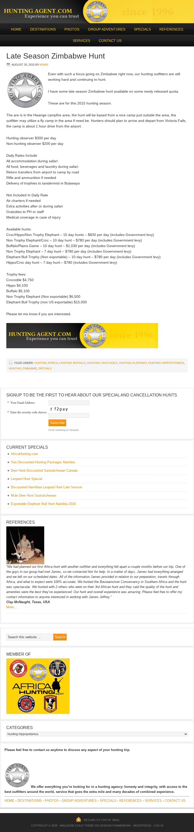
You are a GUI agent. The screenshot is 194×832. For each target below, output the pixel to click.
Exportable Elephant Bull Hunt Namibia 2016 (43, 504)
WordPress (142, 825)
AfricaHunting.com (24, 454)
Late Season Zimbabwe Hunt (55, 56)
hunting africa (46, 362)
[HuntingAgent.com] (97, 22)
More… (11, 607)
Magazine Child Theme (77, 825)
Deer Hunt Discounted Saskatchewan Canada (44, 470)
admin (43, 64)
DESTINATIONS (41, 29)
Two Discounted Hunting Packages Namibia (43, 462)
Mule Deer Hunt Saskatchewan (33, 495)
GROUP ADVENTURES (106, 29)
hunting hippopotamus (166, 362)
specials (45, 368)
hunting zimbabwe (23, 368)
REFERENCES (171, 29)
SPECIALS (142, 29)
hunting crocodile (102, 362)
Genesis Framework (115, 825)
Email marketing (56, 429)
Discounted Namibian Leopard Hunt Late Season (46, 487)
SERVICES (81, 41)
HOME (16, 29)
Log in (158, 825)
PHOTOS (70, 29)
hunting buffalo (72, 362)
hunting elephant (133, 362)
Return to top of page (101, 819)
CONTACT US (110, 41)
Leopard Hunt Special (26, 479)
